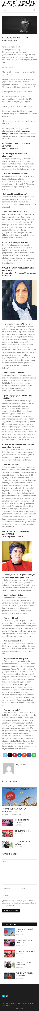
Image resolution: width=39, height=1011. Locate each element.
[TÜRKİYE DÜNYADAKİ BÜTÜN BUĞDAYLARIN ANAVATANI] (21, 796)
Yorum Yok (17, 814)
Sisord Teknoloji (23, 1003)
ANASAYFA (19, 1008)
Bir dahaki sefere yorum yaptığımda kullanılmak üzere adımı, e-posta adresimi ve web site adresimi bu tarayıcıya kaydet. (19, 903)
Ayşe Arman (21, 765)
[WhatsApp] (34, 755)
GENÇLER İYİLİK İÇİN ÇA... (25, 951)
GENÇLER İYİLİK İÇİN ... (23, 831)
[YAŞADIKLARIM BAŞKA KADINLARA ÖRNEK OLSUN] (11, 975)
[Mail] (24, 755)
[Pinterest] (14, 755)
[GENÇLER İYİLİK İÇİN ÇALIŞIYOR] (9, 833)
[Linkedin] (19, 755)
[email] (29, 764)
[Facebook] (29, 755)
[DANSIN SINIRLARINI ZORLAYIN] (9, 822)
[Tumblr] (9, 755)
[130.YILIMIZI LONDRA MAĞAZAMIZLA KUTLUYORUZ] (9, 844)
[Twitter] (5, 755)
